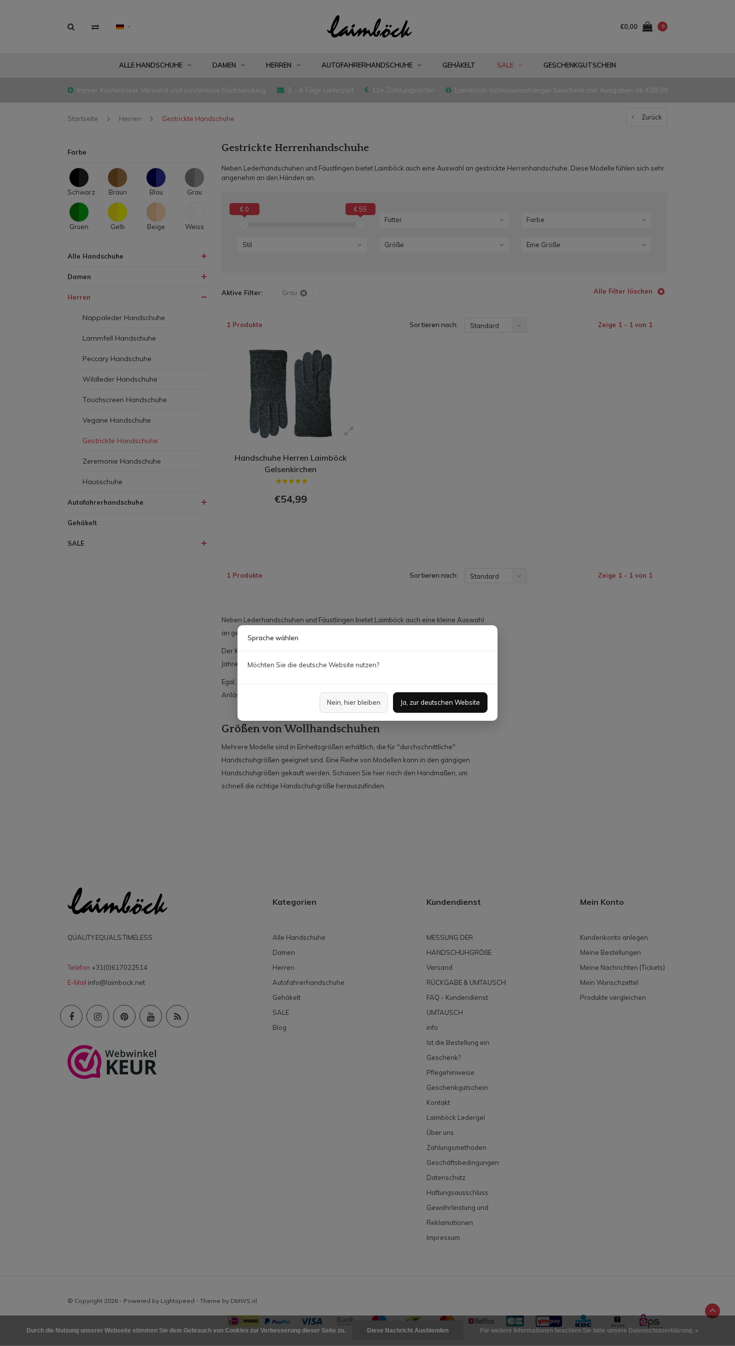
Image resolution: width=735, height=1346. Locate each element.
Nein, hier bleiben (353, 702)
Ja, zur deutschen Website (440, 702)
